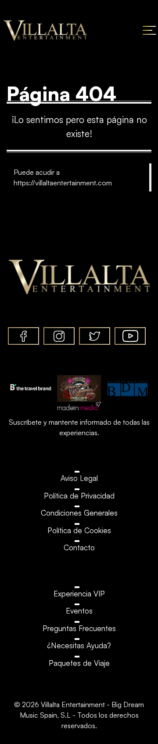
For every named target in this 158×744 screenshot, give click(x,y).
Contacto (79, 547)
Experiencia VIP (79, 593)
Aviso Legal (79, 478)
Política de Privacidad (79, 495)
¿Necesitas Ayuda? (79, 645)
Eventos (79, 610)
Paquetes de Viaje (79, 663)
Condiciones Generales (79, 512)
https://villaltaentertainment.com (63, 182)
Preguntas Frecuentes (79, 628)
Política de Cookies (79, 530)
